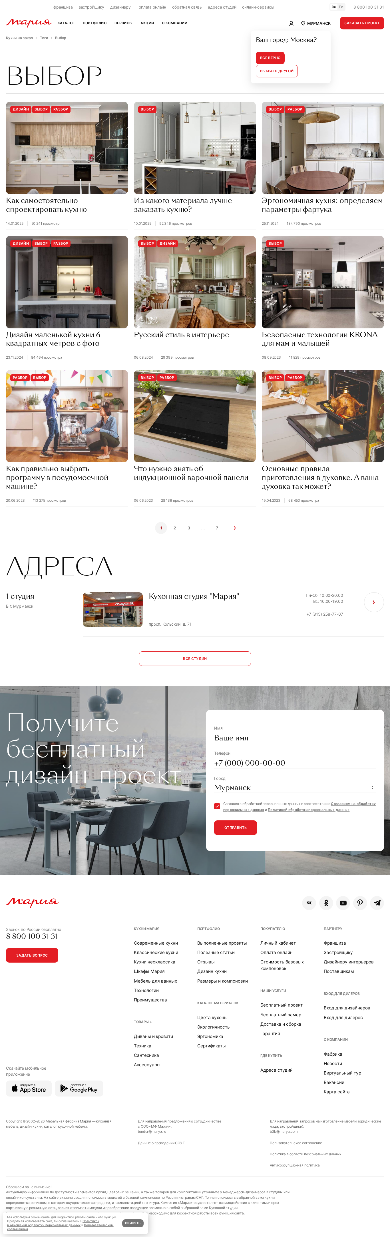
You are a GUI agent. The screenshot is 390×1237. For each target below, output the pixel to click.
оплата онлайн (152, 7)
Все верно (270, 58)
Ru (334, 7)
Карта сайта (337, 1092)
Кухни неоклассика (154, 962)
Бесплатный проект (281, 1005)
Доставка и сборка (280, 1024)
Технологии (146, 990)
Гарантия (270, 1033)
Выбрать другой (276, 71)
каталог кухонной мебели (65, 1126)
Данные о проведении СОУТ (161, 1143)
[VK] (309, 903)
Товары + (143, 1022)
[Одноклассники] (326, 903)
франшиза (63, 7)
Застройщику (338, 952)
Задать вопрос (32, 955)
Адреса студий (276, 1070)
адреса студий (222, 7)
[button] (315, 23)
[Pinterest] (360, 903)
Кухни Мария (146, 929)
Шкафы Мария (149, 971)
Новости (333, 1063)
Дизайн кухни (212, 971)
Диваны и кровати (153, 1036)
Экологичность (213, 1027)
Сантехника (146, 1055)
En (341, 7)
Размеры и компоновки (222, 981)
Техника (142, 1046)
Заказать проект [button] (362, 23)
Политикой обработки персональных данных (308, 810)
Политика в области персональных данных (305, 1154)
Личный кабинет (278, 943)
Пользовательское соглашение (296, 1143)
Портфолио (208, 929)
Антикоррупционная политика (294, 1165)
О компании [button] (174, 23)
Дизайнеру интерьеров (349, 962)
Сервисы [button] (123, 23)
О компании (336, 1039)
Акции (147, 23)
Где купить (271, 1055)
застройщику (91, 7)
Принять (132, 1223)
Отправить (235, 828)
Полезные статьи (216, 952)
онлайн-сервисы (258, 7)
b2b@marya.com (283, 1131)
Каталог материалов (217, 1003)
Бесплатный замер (280, 1014)
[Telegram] (377, 903)
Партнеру (333, 929)
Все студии (195, 658)
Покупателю (272, 929)
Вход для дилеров (342, 993)
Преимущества (150, 1000)
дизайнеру (120, 7)
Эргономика (210, 1036)
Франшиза (335, 943)
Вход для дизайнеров (347, 1008)
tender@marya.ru (152, 1131)
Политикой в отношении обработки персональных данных (53, 1223)
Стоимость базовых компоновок (282, 965)
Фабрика (333, 1054)
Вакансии (334, 1082)
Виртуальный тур (342, 1073)
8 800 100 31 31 (368, 7)
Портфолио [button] (94, 23)
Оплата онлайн (276, 952)
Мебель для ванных (155, 981)
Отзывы (206, 962)
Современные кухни (156, 943)
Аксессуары (147, 1064)
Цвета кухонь (212, 1017)
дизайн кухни (31, 1126)
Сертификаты (211, 1046)
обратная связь (187, 7)
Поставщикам (339, 971)
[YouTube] (343, 903)
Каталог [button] (66, 23)
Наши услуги (273, 991)
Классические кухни (156, 952)
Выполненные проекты (222, 943)
